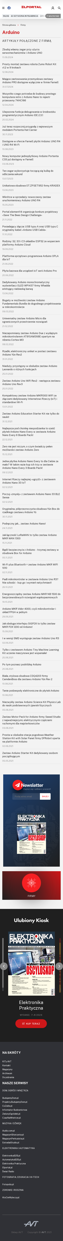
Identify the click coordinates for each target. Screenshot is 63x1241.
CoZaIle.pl (7, 1106)
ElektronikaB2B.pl (11, 1155)
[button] (4, 966)
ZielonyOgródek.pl (11, 1113)
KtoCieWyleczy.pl (10, 1197)
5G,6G (6, 16)
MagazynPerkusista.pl (13, 1138)
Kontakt (6, 1065)
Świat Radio (8, 1171)
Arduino (44, 16)
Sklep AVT (17, 1232)
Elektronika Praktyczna (14, 1163)
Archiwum (7, 1073)
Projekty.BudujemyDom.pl (14, 1102)
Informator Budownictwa (14, 1110)
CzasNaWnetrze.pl (11, 1117)
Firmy (23, 25)
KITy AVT (7, 1061)
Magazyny (7, 1069)
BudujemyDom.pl (10, 1098)
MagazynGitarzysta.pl (13, 1134)
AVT (43, 1232)
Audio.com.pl (8, 1130)
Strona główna (9, 25)
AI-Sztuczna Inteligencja (24, 16)
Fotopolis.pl (8, 1184)
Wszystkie (53, 16)
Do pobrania (8, 1077)
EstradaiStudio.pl (10, 1142)
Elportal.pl (7, 1167)
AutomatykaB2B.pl (11, 1159)
